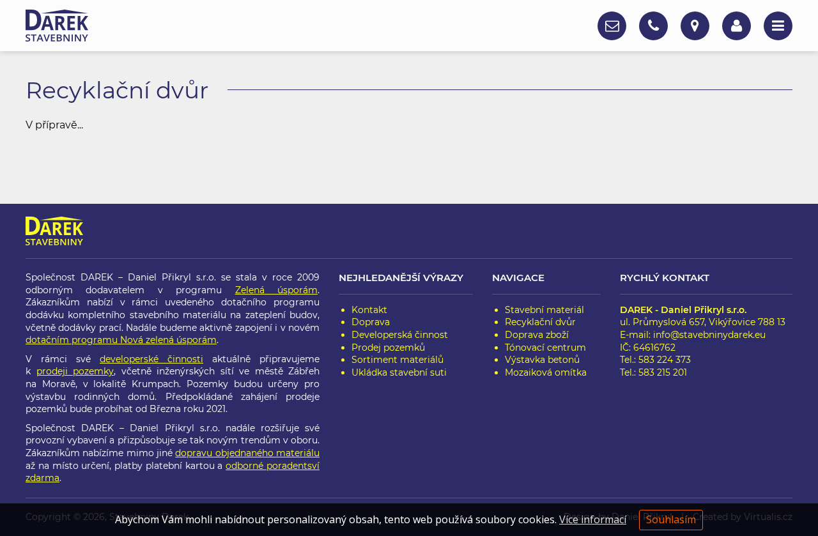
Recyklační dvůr (540, 322)
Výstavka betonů (542, 359)
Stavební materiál (544, 310)
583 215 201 (662, 372)
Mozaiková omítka (546, 372)
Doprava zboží (537, 335)
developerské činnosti (151, 359)
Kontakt (369, 310)
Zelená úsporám (276, 290)
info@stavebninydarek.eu (709, 335)
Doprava (370, 322)
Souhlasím (671, 519)
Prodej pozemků (388, 347)
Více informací (592, 519)
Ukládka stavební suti (399, 372)
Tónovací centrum (545, 347)
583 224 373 (664, 359)
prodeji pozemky (75, 371)
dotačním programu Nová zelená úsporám (121, 340)
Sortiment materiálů (397, 359)
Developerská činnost (399, 335)
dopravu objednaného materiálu (247, 453)
